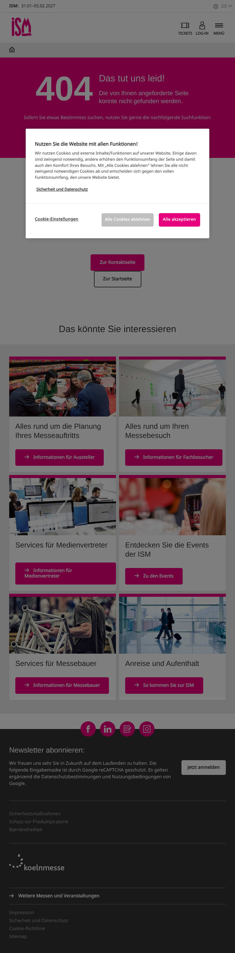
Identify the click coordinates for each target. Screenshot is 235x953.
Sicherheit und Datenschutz (62, 189)
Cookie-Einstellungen (56, 219)
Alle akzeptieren (179, 220)
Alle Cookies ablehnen (127, 220)
